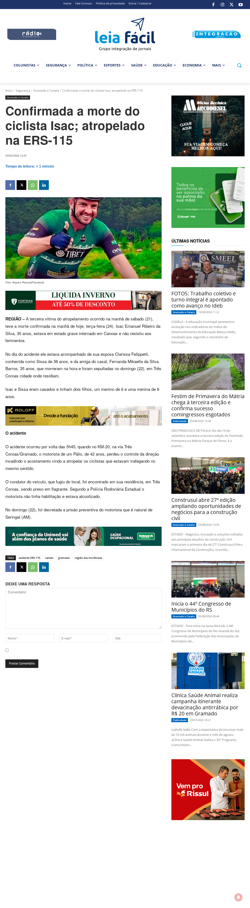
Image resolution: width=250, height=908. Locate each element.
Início (8, 90)
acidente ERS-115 (29, 558)
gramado (64, 558)
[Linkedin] (44, 185)
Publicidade (180, 421)
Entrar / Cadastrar (140, 3)
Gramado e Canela (46, 90)
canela (49, 558)
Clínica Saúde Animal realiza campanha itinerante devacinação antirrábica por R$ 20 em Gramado (204, 704)
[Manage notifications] (238, 897)
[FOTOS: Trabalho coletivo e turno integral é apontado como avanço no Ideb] (208, 269)
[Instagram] (222, 5)
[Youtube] (241, 5)
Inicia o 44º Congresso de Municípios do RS (201, 606)
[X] (231, 5)
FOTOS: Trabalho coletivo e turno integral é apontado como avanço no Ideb (203, 299)
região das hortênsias (88, 558)
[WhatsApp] (33, 185)
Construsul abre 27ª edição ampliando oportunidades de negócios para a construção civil (206, 509)
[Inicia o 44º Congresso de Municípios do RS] (208, 579)
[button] (239, 65)
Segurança (23, 90)
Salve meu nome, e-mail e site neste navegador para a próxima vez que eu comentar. (77, 654)
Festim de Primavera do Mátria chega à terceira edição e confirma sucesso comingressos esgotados (208, 405)
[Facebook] (213, 5)
